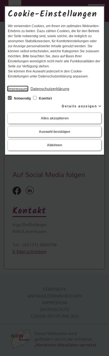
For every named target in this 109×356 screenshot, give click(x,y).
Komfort (45, 98)
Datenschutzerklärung (49, 88)
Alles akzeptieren (54, 118)
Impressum (18, 88)
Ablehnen (54, 145)
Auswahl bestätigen (54, 132)
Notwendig (22, 98)
